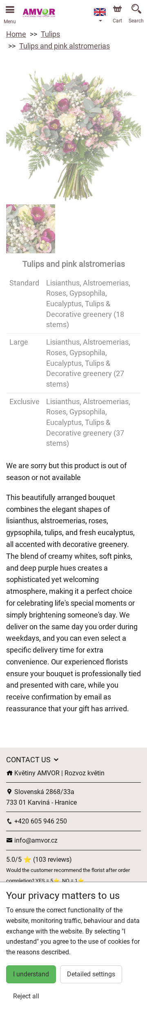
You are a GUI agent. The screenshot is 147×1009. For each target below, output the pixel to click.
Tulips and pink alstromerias (64, 46)
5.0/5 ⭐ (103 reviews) (39, 859)
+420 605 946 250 (40, 821)
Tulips (50, 34)
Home (16, 34)
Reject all (26, 996)
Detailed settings (91, 974)
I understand (31, 974)
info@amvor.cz (35, 840)
